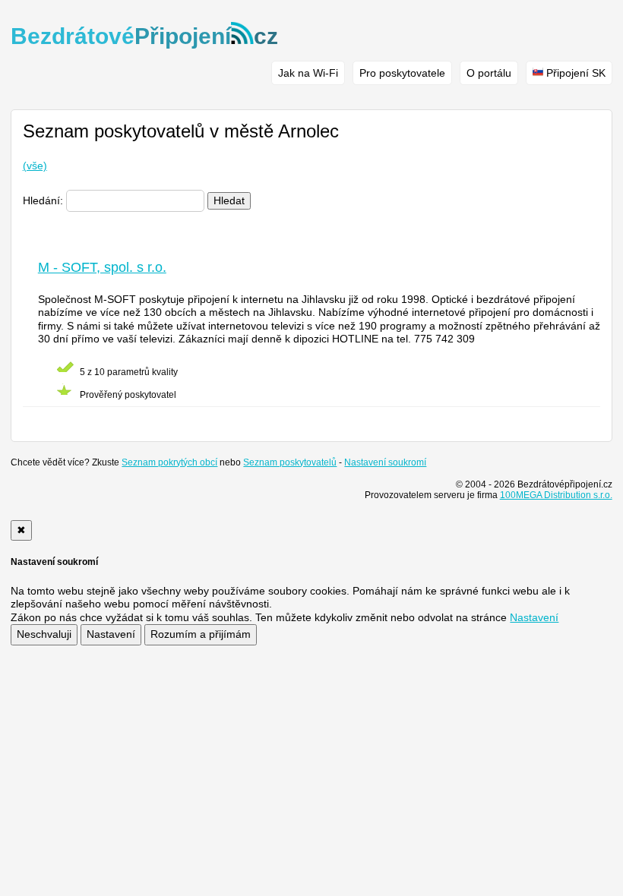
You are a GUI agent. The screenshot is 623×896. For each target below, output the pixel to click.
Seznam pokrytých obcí (169, 462)
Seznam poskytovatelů (290, 462)
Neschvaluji (44, 634)
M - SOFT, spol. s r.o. (102, 267)
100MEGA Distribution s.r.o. (556, 495)
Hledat (229, 200)
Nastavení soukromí (385, 462)
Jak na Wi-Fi (308, 73)
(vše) (35, 165)
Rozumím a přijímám (200, 634)
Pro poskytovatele (402, 73)
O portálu (488, 73)
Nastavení (111, 634)
